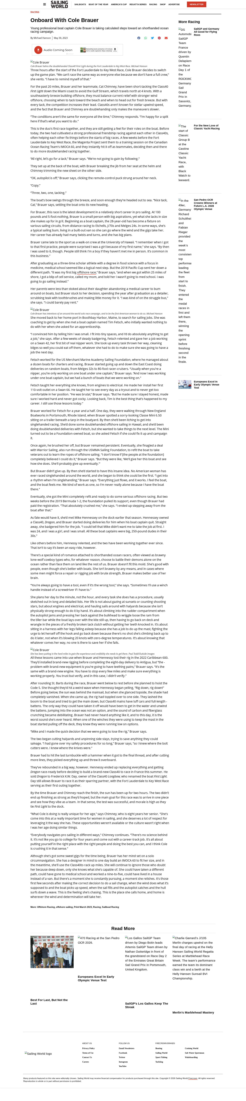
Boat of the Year (98, 4)
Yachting (159, 1062)
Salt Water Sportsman (194, 1053)
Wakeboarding (191, 1057)
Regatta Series (138, 4)
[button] (139, 38)
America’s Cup (119, 4)
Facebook (123, 1053)
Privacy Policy (88, 1048)
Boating (158, 1048)
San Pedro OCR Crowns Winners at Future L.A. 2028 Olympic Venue (205, 204)
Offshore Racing (46, 907)
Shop (163, 4)
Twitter (122, 1057)
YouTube (122, 1066)
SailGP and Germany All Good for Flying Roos (206, 31)
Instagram (123, 1062)
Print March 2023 (83, 907)
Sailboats (80, 4)
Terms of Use (87, 1053)
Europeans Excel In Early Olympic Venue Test (206, 384)
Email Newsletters (126, 1048)
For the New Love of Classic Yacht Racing (207, 127)
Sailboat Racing (110, 907)
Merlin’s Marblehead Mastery (193, 1012)
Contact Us (87, 1057)
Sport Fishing (161, 1057)
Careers (85, 1062)
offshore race (86, 272)
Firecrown (192, 1078)
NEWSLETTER (196, 4)
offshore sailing (64, 907)
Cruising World (191, 1048)
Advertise (174, 4)
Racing (153, 4)
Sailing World (161, 1053)
